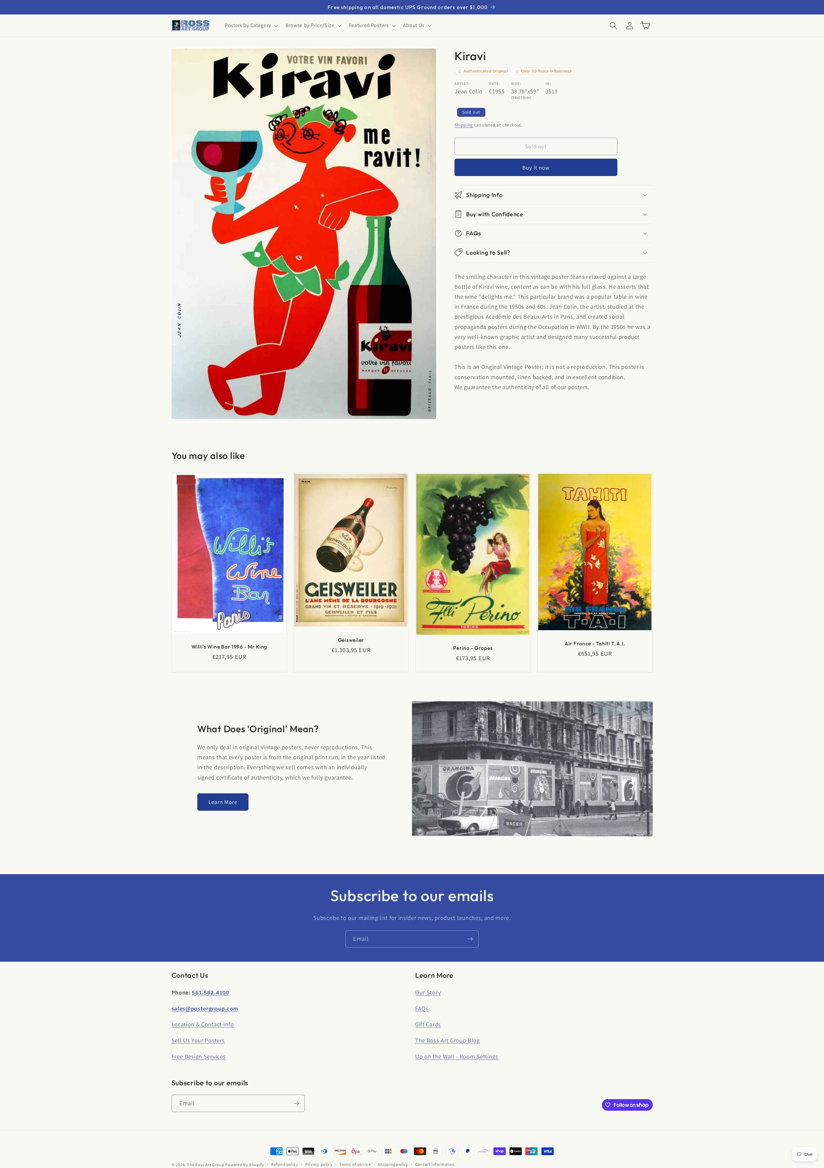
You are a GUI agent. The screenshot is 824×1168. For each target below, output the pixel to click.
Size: (516, 83)
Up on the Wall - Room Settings (456, 1056)
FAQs (421, 1008)
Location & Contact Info (203, 1024)
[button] (250, 25)
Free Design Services (199, 1056)
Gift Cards (428, 1024)
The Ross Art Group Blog (447, 1040)
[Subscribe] (470, 939)
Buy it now (536, 167)
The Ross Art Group (205, 1164)
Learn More (223, 802)
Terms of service (355, 1164)
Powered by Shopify (244, 1164)
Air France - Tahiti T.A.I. (595, 643)
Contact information (434, 1164)
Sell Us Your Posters (198, 1040)
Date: (494, 83)
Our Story (428, 992)
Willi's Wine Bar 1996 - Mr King (229, 646)
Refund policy (284, 1164)
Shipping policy (393, 1164)
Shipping (463, 125)
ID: (548, 83)
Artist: (462, 83)
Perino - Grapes (472, 647)
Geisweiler (351, 640)
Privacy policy (318, 1164)
